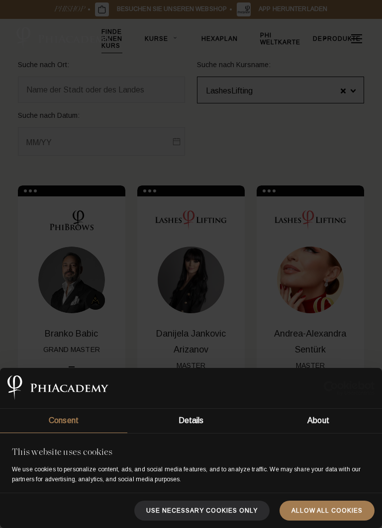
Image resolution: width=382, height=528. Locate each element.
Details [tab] (191, 420)
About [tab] (318, 420)
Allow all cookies (327, 510)
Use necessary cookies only (202, 510)
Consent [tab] (64, 420)
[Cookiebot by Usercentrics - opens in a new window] (331, 388)
